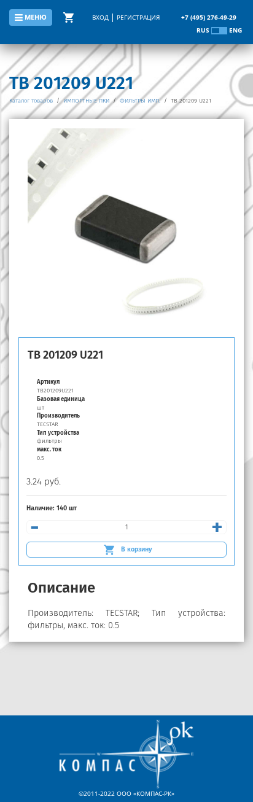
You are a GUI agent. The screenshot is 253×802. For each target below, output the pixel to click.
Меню (36, 16)
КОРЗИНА (70, 17)
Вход (100, 17)
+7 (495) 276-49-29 (208, 17)
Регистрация (138, 17)
